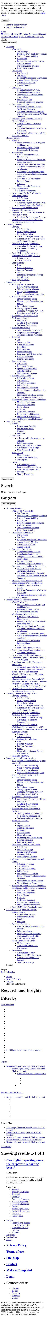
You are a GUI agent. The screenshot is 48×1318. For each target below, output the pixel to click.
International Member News (29, 467)
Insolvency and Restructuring (29, 354)
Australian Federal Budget (28, 448)
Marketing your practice (27, 373)
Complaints (16, 87)
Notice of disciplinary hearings (30, 102)
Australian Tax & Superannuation (26, 243)
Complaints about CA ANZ (28, 90)
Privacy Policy (16, 1245)
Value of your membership (28, 289)
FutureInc (21, 433)
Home (3, 32)
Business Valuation (25, 267)
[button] (9, 42)
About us (10, 46)
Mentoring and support (21, 376)
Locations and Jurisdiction (12, 1092)
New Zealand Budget (26, 450)
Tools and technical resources (29, 335)
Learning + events (14, 224)
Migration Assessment (29, 34)
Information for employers (28, 147)
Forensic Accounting (26, 270)
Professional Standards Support (30, 395)
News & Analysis (13, 421)
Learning (15, 227)
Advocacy (16, 436)
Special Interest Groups (27, 368)
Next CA (21, 183)
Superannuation (23, 342)
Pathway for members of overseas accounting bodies (31, 160)
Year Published (7, 1005)
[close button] (10, 20)
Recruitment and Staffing (27, 313)
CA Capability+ (23, 229)
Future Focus (17, 1216)
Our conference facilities (27, 56)
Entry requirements (20, 188)
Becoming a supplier (25, 68)
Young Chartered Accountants (29, 397)
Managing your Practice (27, 308)
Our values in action (20, 104)
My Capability (25, 36)
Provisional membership (22, 200)
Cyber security (23, 1225)
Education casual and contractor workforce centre (30, 62)
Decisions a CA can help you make (32, 54)
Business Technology (21, 1211)
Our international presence (28, 66)
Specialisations (18, 263)
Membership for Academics (28, 186)
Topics (4, 1062)
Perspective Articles (25, 428)
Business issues (23, 349)
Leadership (16, 1213)
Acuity (34, 36)
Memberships (17, 152)
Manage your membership (23, 284)
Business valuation (25, 356)
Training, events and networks (29, 330)
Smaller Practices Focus (27, 299)
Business (15, 1206)
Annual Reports (23, 85)
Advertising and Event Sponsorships (27, 119)
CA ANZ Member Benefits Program (27, 419)
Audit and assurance (25, 344)
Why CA (15, 140)
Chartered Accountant (26, 191)
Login (4, 39)
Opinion (20, 431)
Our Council (22, 73)
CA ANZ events (24, 260)
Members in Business (21, 327)
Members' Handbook (26, 402)
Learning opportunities (26, 231)
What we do (17, 49)
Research (15, 1189)
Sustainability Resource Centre (25, 315)
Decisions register (24, 99)
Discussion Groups (25, 366)
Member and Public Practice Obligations (29, 400)
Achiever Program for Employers (31, 203)
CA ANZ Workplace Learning (30, 236)
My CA (40, 36)
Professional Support (26, 306)
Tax (18, 340)
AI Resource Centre (20, 318)
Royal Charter (23, 407)
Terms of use (15, 1251)
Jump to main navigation (16, 25)
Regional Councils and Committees (32, 78)
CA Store (14, 36)
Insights (15, 424)
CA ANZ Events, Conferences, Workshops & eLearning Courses (26, 254)
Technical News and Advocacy (30, 311)
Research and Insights (26, 426)
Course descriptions (20, 195)
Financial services (24, 352)
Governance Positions (26, 83)
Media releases (23, 455)
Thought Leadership (20, 1192)
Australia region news (26, 464)
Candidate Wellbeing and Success (31, 217)
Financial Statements (20, 1204)
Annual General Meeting (27, 80)
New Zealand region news (28, 469)
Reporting (21, 347)
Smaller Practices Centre (22, 296)
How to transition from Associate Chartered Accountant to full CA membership (31, 166)
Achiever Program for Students (30, 205)
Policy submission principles (29, 445)
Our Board (21, 75)
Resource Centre (19, 361)
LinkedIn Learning (25, 234)
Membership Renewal (10, 34)
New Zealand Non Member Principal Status (28, 180)
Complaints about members (28, 92)
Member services (13, 282)
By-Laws (21, 409)
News (14, 462)
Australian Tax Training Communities (27, 249)
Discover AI (22, 320)
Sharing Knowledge (25, 474)
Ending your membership (27, 291)
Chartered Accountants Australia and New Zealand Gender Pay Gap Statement (32, 113)
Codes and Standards (26, 412)
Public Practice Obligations (28, 416)
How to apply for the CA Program (26, 193)
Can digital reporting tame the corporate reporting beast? (24, 1164)
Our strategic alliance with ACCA (31, 133)
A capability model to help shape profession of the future (31, 240)
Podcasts (20, 472)
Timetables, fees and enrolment (25, 207)
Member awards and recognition (30, 294)
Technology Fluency (20, 1209)
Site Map (12, 1258)
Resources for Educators (27, 150)
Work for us (22, 59)
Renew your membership (27, 287)
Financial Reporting (20, 1201)
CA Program (22, 198)
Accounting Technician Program (30, 171)
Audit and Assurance (20, 1199)
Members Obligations (26, 404)
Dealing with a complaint (27, 388)
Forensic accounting (25, 359)
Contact (11, 1264)
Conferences (22, 258)
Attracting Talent (24, 371)
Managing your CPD (20, 279)
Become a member (14, 138)
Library (6, 36)
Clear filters (6, 1146)
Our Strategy (22, 51)
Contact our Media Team (27, 457)
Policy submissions (25, 443)
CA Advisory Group (25, 378)
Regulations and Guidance (28, 414)
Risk (19, 265)
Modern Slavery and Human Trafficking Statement (29, 108)
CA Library (22, 364)
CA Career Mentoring (26, 383)
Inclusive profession (20, 135)
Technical (16, 337)
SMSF (20, 272)
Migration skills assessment (23, 210)
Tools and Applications (26, 325)
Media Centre (17, 452)
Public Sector (22, 385)
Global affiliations (19, 121)
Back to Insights (8, 972)
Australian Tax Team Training (29, 246)
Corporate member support (28, 332)
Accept (5, 20)
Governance (17, 71)
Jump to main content (15, 27)
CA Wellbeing (23, 380)
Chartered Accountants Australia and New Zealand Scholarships (27, 220)
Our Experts (22, 460)
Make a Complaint (19, 1270)
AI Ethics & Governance (27, 323)
